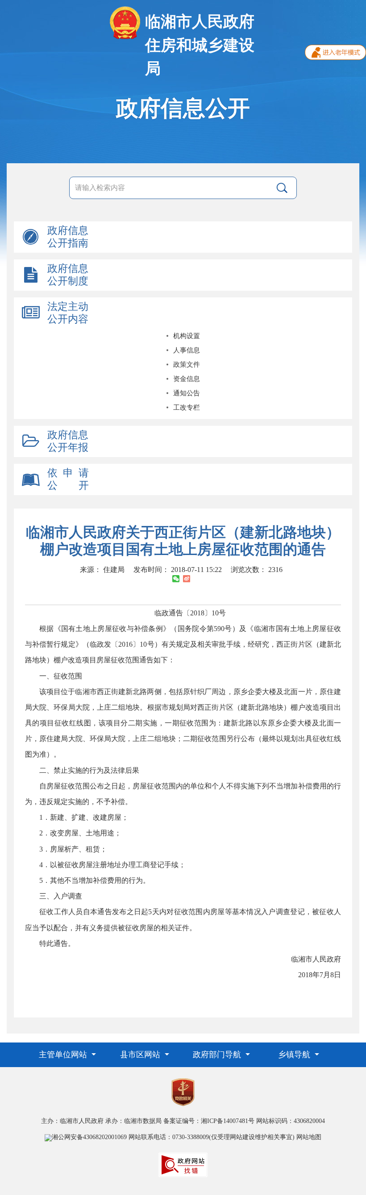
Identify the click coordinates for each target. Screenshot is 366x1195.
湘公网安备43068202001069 (89, 1137)
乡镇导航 (295, 1054)
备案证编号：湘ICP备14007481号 (208, 1121)
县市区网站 (141, 1054)
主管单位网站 (64, 1054)
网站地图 (308, 1137)
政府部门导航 (218, 1054)
